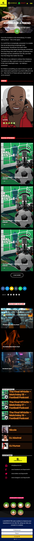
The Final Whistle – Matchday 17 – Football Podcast (15, 221)
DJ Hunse (14, 446)
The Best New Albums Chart (11, 325)
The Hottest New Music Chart (11, 347)
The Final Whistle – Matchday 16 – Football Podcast (15, 264)
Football (6, 174)
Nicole (13, 430)
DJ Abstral (15, 438)
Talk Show (17, 19)
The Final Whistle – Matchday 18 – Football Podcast (15, 178)
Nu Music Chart (7, 369)
